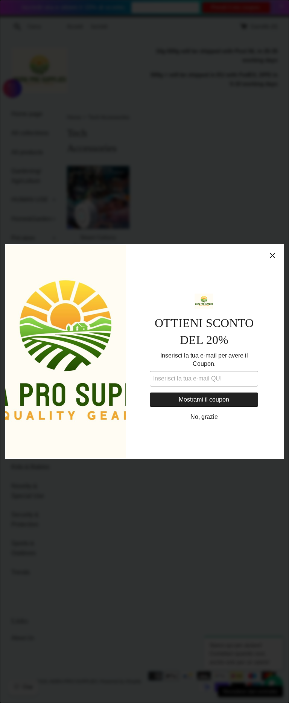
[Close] (272, 255)
